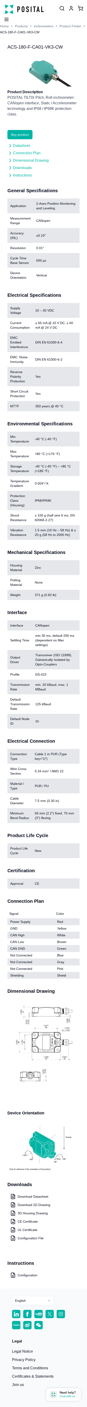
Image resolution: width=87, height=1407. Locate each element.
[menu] (4, 18)
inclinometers (43, 26)
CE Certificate (28, 1221)
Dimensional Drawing (31, 160)
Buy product (20, 134)
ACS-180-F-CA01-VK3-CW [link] (19, 32)
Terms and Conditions (30, 1368)
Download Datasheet (33, 1196)
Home (4, 26)
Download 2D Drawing (34, 1205)
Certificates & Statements (33, 1376)
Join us (18, 1385)
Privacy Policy (23, 1360)
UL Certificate (27, 1230)
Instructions (22, 175)
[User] (62, 8)
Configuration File (31, 1238)
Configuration (27, 1275)
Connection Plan (27, 153)
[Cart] (80, 8)
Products (21, 26)
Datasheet (21, 146)
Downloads (22, 168)
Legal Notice (22, 1351)
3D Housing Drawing (33, 1213)
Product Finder (70, 26)
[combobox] (33, 1300)
